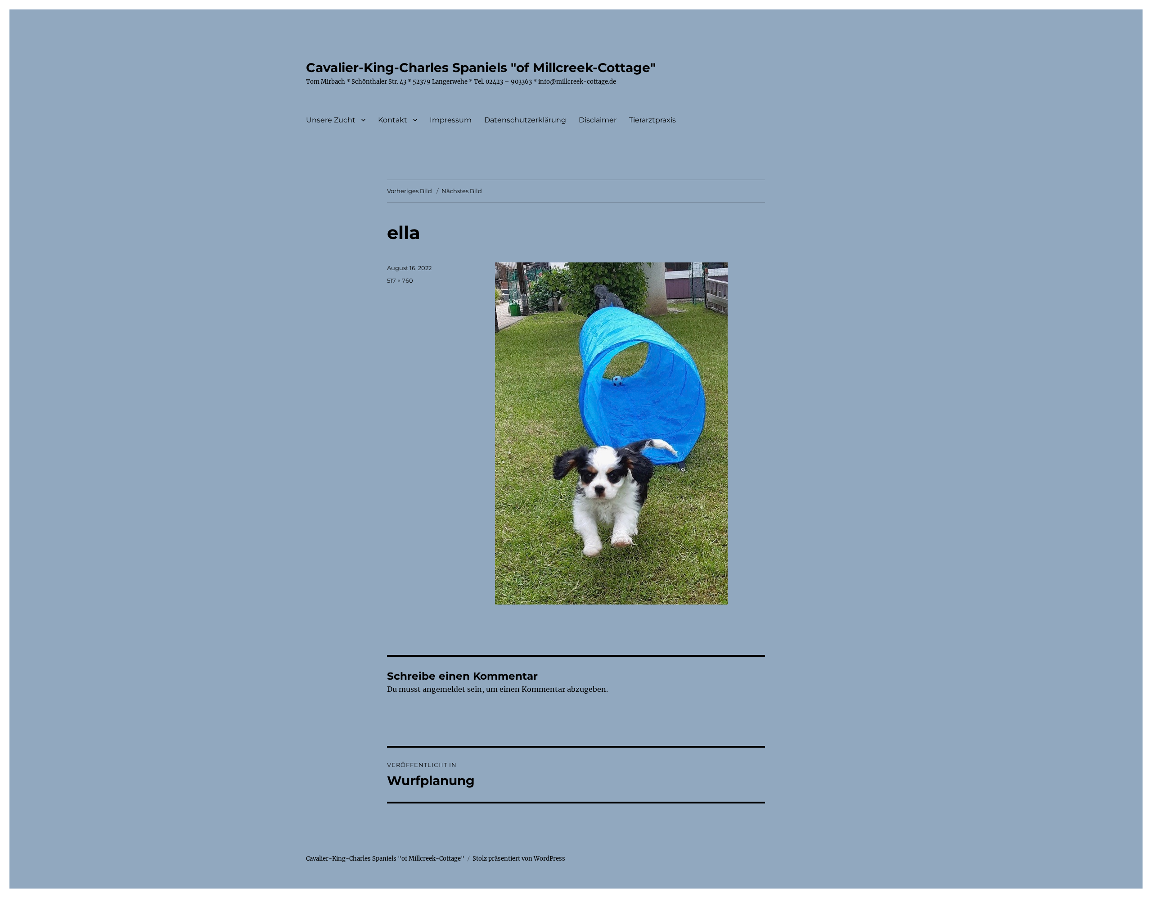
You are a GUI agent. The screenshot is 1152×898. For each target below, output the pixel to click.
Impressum (451, 120)
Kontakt (392, 120)
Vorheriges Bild (409, 190)
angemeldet (444, 689)
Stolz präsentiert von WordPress (518, 858)
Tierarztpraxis (652, 120)
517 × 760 (400, 280)
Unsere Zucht (331, 120)
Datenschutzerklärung (525, 120)
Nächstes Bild (461, 190)
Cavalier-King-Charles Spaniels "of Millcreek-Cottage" (481, 67)
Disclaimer (597, 120)
